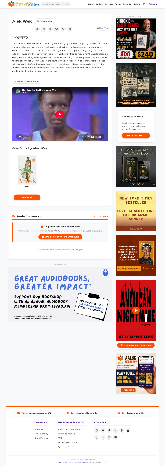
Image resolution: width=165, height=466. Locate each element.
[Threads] (121, 430)
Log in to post (101, 216)
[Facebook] (109, 430)
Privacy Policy (41, 434)
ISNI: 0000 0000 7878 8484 (28, 82)
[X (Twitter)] (115, 430)
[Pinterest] (109, 437)
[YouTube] (102, 430)
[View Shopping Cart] (144, 4)
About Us (39, 429)
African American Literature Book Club (74, 462)
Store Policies (41, 438)
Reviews (109, 4)
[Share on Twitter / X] (63, 29)
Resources (127, 4)
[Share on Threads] (50, 29)
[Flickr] (115, 437)
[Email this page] (69, 29)
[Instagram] (96, 430)
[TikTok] (96, 437)
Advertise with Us (66, 434)
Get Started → (136, 135)
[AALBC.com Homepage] (23, 4)
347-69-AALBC (67, 447)
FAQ (60, 438)
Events (118, 4)
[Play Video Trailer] (136, 310)
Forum (137, 4)
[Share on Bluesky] (56, 29)
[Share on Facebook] (37, 29)
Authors (99, 4)
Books (91, 4)
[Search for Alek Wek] (102, 28)
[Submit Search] (67, 4)
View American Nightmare (137, 345)
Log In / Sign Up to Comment (61, 237)
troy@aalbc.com (68, 442)
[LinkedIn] (102, 437)
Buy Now (27, 197)
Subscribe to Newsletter (69, 429)
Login (154, 4)
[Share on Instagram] (43, 29)
